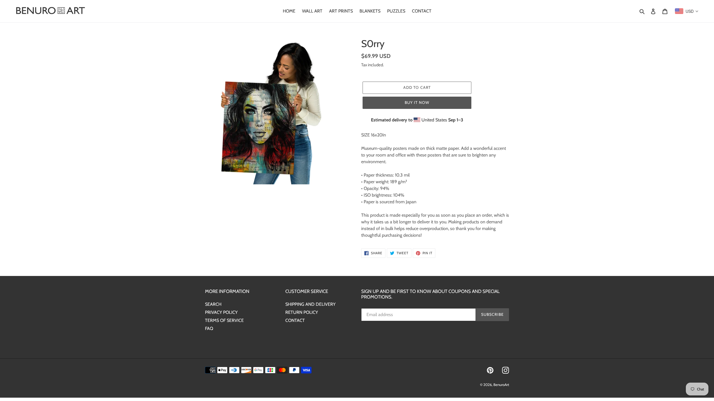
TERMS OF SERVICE (224, 320)
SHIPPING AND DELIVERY (310, 304)
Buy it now (417, 102)
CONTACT (295, 320)
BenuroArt (501, 384)
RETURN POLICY (301, 312)
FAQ (209, 328)
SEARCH (213, 304)
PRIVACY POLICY (221, 312)
